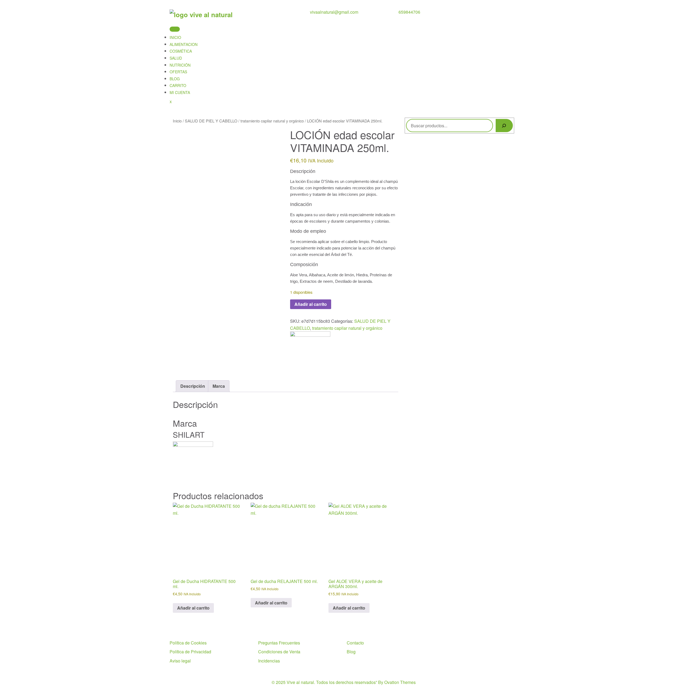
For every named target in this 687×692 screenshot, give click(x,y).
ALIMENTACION (184, 44)
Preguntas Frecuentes (279, 643)
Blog (351, 651)
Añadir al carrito (310, 304)
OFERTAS (178, 71)
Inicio (177, 121)
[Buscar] (504, 125)
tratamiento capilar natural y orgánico (272, 121)
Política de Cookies (188, 643)
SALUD (176, 58)
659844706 (409, 12)
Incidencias (269, 661)
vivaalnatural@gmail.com (334, 12)
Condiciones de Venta (279, 651)
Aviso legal (180, 661)
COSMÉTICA (181, 51)
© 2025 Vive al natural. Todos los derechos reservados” (344, 682)
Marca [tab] (219, 386)
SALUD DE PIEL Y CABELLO (211, 121)
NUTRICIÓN (180, 65)
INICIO (175, 37)
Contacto (355, 643)
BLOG (175, 78)
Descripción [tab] (192, 386)
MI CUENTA (180, 92)
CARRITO (178, 85)
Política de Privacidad (190, 651)
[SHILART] (310, 351)
